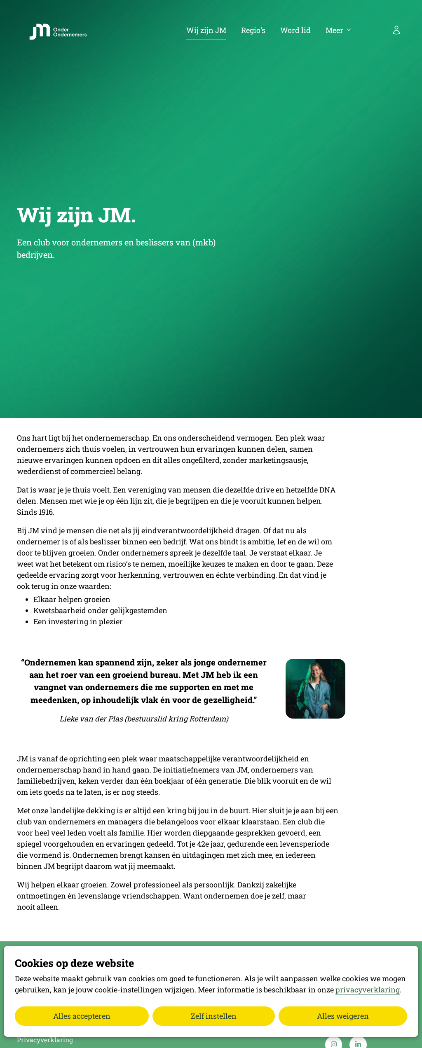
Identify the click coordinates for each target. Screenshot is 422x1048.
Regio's (253, 30)
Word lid (295, 30)
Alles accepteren (81, 1016)
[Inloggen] (396, 30)
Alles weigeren (343, 1016)
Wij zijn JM (206, 30)
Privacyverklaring (45, 1039)
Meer (334, 30)
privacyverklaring (367, 989)
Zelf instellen (214, 1016)
